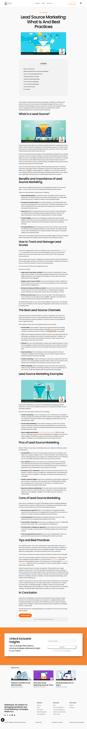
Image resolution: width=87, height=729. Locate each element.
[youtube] (12, 715)
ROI (29, 211)
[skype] (14, 715)
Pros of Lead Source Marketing (31, 81)
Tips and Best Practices (29, 86)
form (23, 276)
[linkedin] (5, 715)
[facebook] (7, 715)
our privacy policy (67, 650)
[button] (12, 679)
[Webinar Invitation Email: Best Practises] (21, 675)
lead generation (51, 331)
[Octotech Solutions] (76, 722)
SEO (23, 334)
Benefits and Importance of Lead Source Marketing (36, 71)
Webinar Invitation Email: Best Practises (20, 684)
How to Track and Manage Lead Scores (33, 74)
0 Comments (20, 687)
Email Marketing (43, 12)
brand (30, 470)
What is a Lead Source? (29, 69)
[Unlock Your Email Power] (20, 722)
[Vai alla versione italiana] (81, 3)
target (29, 170)
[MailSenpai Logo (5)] (8, 2)
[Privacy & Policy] (43, 722)
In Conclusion (27, 89)
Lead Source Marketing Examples (32, 79)
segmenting (54, 559)
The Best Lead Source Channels (31, 76)
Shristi (35, 619)
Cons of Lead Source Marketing (31, 84)
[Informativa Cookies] (60, 722)
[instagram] (9, 715)
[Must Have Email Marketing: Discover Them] (43, 675)
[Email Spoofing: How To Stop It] (66, 675)
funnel (47, 297)
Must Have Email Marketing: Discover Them (43, 684)
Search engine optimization (47, 432)
